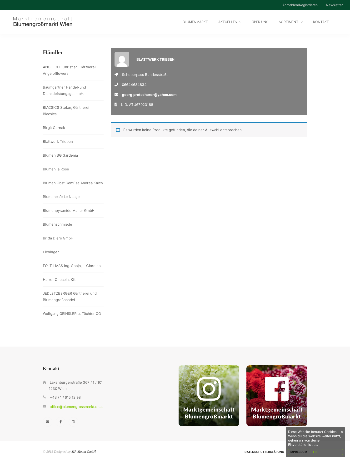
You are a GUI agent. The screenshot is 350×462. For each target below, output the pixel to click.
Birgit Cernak (54, 127)
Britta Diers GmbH (58, 238)
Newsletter (334, 5)
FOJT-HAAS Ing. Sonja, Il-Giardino (72, 265)
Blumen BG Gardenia (60, 155)
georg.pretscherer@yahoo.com (149, 94)
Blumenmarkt (195, 22)
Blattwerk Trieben (58, 141)
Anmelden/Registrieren (300, 5)
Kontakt (321, 22)
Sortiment (288, 22)
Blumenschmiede (57, 224)
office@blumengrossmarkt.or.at (76, 406)
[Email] (47, 422)
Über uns (260, 22)
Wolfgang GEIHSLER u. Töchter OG (72, 313)
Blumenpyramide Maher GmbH (69, 210)
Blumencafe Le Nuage (61, 196)
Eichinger (51, 252)
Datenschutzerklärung (264, 452)
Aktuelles (227, 22)
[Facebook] (60, 422)
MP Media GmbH (83, 451)
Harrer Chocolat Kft (59, 279)
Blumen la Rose (56, 169)
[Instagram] (73, 422)
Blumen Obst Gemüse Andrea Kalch (73, 183)
